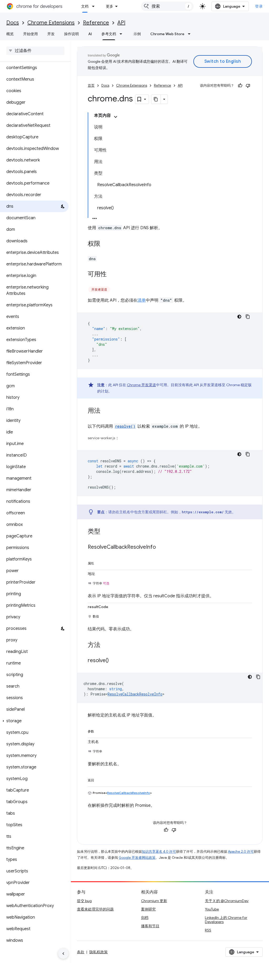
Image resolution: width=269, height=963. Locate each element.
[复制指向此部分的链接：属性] (99, 562)
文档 (85, 6)
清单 (141, 300)
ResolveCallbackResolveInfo (135, 694)
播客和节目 (150, 926)
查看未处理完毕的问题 (95, 909)
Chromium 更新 (154, 900)
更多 (109, 6)
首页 (91, 85)
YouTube (212, 909)
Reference (96, 22)
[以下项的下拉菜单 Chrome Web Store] (190, 34)
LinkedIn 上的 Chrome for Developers (226, 919)
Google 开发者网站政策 (137, 857)
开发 (51, 34)
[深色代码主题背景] (239, 316)
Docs (12, 22)
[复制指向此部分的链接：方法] (105, 645)
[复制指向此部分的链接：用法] (105, 411)
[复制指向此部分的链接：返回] (99, 779)
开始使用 (30, 34)
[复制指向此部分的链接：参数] (99, 730)
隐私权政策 (98, 952)
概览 (10, 34)
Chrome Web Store (167, 34)
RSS (208, 930)
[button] (34, 721)
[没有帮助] (248, 86)
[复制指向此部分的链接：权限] (105, 244)
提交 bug (84, 900)
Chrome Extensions (51, 22)
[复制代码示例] (248, 316)
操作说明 (71, 34)
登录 (259, 6)
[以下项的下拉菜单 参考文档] (122, 34)
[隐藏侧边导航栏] (63, 953)
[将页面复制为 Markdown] (156, 99)
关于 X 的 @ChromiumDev (227, 900)
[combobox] (167, 6)
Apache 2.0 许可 (241, 851)
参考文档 (108, 34)
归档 (144, 917)
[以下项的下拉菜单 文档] (95, 6)
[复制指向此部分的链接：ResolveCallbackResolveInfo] (161, 547)
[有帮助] (240, 86)
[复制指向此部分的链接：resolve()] (114, 661)
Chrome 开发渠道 (141, 385)
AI (90, 34)
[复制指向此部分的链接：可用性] (112, 274)
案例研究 (148, 909)
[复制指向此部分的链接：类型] (105, 532)
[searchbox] (35, 50)
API (121, 22)
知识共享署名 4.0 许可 (159, 851)
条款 (80, 952)
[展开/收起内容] (115, 117)
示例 (137, 34)
